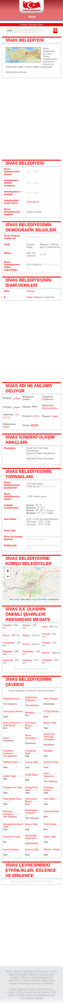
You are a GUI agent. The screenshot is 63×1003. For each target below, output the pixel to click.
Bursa (6, 635)
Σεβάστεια (47, 399)
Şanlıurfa (8, 660)
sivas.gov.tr (32, 201)
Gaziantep (8, 642)
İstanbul (7, 625)
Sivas (32, 16)
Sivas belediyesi (24, 40)
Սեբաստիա (50, 408)
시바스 (36, 416)
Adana (26, 635)
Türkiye (30, 291)
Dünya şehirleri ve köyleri (33, 992)
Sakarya (27, 660)
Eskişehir (47, 660)
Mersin (46, 653)
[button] (7, 571)
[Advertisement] (31, 118)
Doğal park (10, 545)
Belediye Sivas (36, 24)
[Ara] (55, 30)
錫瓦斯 (34, 425)
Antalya (46, 642)
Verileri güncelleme (16, 72)
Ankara (26, 625)
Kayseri (7, 651)
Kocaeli (46, 634)
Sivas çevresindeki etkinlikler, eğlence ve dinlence (30, 870)
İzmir (45, 626)
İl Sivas (23, 24)
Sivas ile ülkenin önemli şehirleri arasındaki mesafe (27, 614)
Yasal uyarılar (17, 989)
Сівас (6, 426)
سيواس (17, 398)
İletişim (11, 992)
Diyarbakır (28, 651)
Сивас (26, 399)
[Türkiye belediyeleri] (31, 6)
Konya (26, 644)
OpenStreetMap (39, 599)
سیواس (16, 407)
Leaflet (15, 599)
